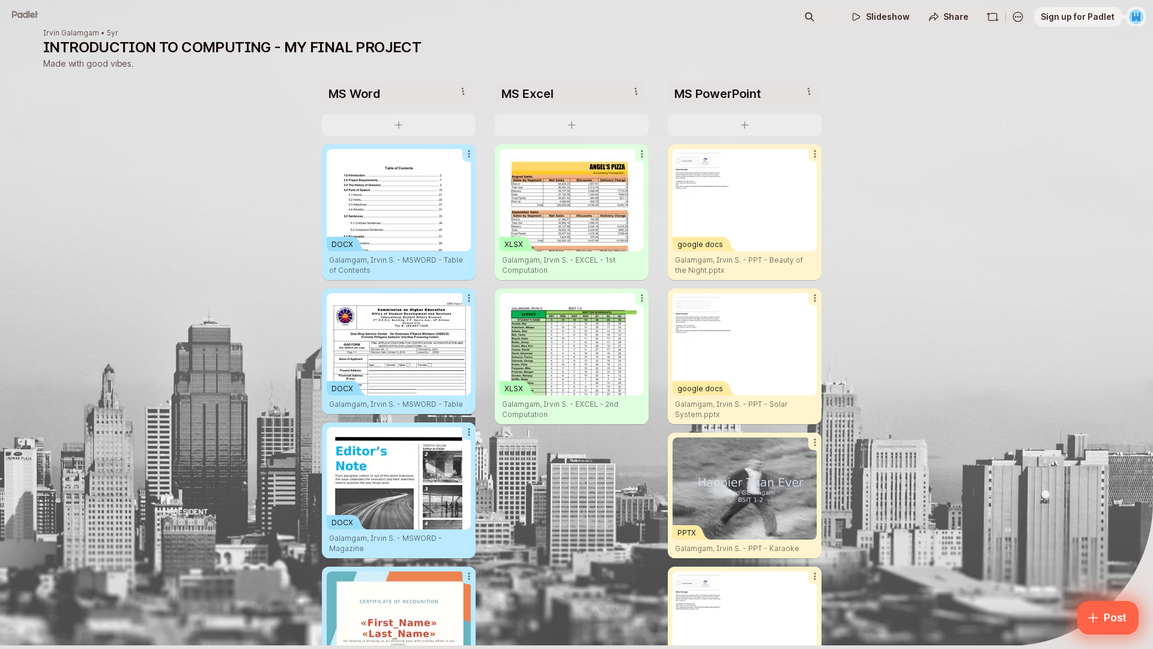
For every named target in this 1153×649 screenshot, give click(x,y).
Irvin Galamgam (71, 33)
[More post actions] (469, 154)
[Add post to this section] (399, 125)
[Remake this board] (993, 16)
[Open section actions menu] (463, 91)
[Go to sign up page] (1136, 16)
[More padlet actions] (1018, 16)
